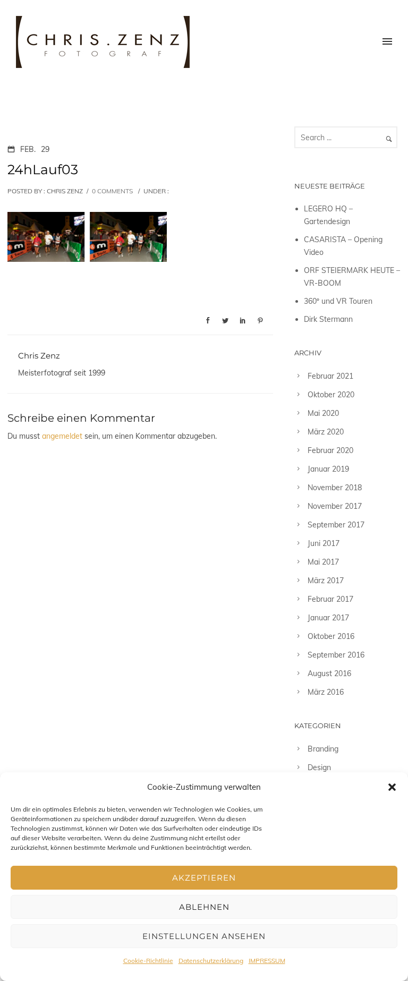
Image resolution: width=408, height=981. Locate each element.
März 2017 (326, 580)
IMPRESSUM (267, 961)
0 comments (112, 191)
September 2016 (336, 655)
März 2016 (326, 692)
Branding (323, 749)
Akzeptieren (204, 878)
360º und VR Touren (338, 301)
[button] (392, 787)
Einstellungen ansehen (204, 936)
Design (319, 767)
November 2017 (335, 506)
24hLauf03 (42, 169)
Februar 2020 (330, 450)
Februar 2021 (330, 376)
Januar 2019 (328, 469)
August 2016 (329, 673)
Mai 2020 (323, 413)
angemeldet (62, 436)
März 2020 (326, 432)
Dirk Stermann (328, 319)
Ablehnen (204, 907)
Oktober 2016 (331, 636)
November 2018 (335, 487)
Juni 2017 (323, 543)
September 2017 (336, 525)
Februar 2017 (330, 599)
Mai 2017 (323, 562)
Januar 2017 (328, 617)
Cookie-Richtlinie (148, 961)
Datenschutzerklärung (210, 961)
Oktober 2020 (331, 394)
